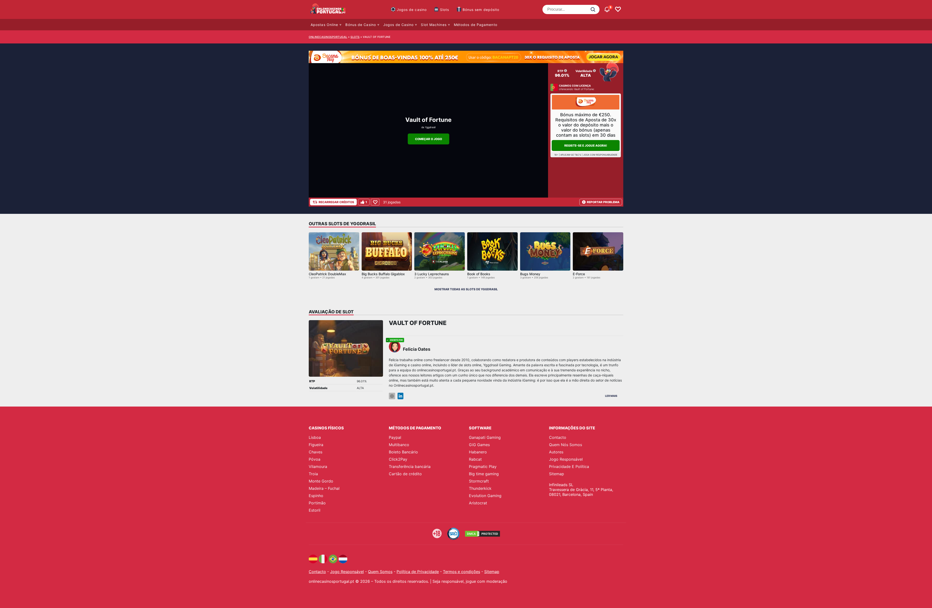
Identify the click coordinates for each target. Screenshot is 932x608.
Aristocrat (478, 502)
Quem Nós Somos (565, 444)
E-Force (579, 274)
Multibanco (399, 444)
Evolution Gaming (485, 495)
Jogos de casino (412, 10)
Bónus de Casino (360, 25)
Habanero (478, 452)
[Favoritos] (618, 9)
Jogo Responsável (566, 459)
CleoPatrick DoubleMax (327, 274)
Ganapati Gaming (485, 437)
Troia (313, 473)
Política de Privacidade (418, 571)
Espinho (316, 495)
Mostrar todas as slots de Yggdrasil (466, 289)
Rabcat (475, 459)
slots (355, 37)
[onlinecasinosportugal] (328, 9)
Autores (556, 452)
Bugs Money (530, 274)
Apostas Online (324, 25)
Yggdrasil (430, 127)
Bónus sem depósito (481, 10)
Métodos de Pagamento (475, 25)
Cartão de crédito (405, 473)
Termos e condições (461, 571)
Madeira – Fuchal (324, 488)
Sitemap (556, 473)
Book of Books (478, 274)
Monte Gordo (321, 481)
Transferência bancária (410, 466)
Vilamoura (318, 466)
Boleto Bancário (403, 452)
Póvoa (314, 459)
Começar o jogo (428, 139)
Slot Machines (433, 25)
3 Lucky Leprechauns (431, 274)
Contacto (557, 437)
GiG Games (479, 444)
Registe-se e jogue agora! (585, 145)
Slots (444, 10)
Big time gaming (484, 473)
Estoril (314, 510)
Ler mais (611, 396)
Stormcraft (479, 481)
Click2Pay (398, 459)
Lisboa (315, 437)
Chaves (315, 452)
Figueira (316, 444)
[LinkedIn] (400, 396)
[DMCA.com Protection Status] (482, 534)
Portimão (317, 502)
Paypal (395, 437)
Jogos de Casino (398, 25)
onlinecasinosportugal (328, 37)
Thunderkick (480, 488)
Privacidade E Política (569, 466)
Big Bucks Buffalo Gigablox (383, 274)
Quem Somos (380, 571)
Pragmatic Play (483, 466)
